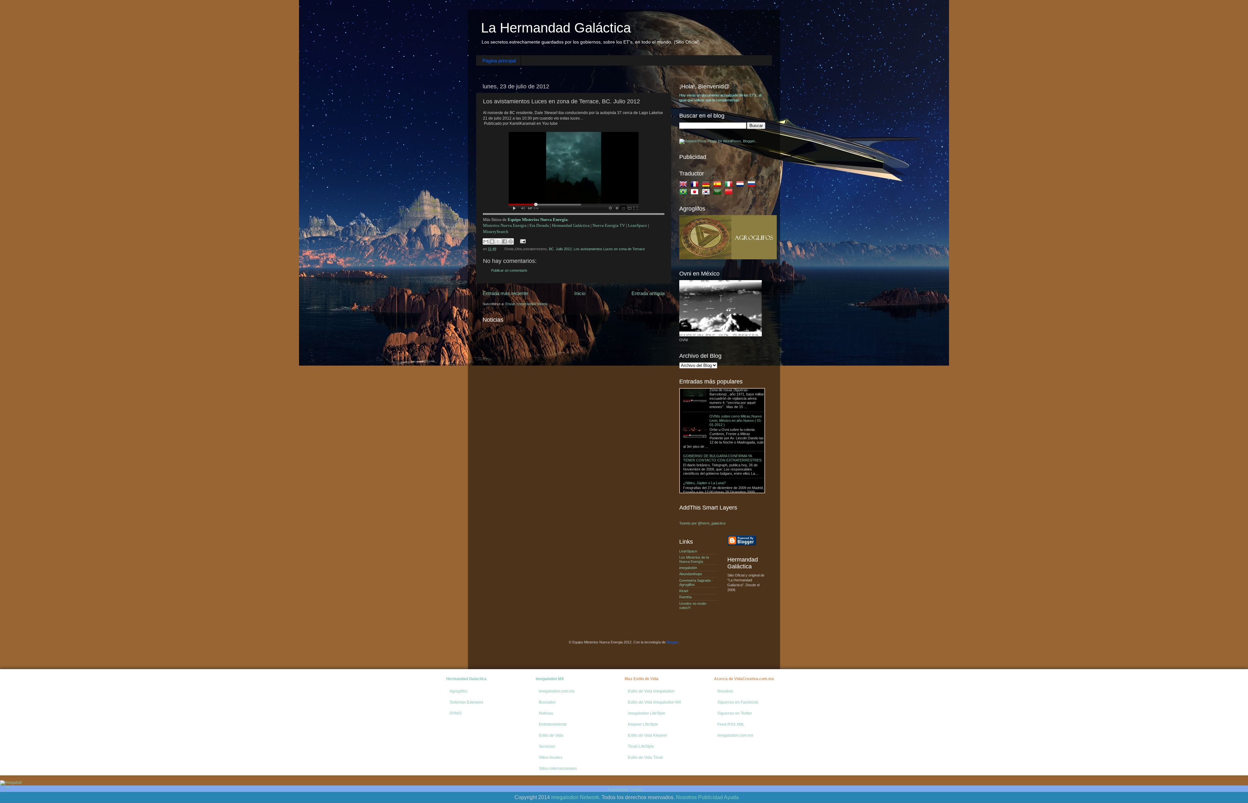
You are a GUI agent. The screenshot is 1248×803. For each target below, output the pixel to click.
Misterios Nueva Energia (504, 225)
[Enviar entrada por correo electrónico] (522, 241)
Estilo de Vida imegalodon (651, 691)
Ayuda (731, 797)
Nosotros (725, 691)
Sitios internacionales (558, 768)
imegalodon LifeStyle (646, 713)
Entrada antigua (648, 293)
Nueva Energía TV (608, 225)
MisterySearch (495, 231)
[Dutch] (741, 185)
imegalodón (688, 568)
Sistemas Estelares (466, 702)
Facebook (618, 789)
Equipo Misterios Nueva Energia (538, 219)
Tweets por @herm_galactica (702, 523)
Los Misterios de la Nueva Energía (694, 559)
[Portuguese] (684, 193)
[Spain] (718, 185)
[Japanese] (696, 193)
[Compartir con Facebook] (504, 241)
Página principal (499, 60)
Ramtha (685, 597)
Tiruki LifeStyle (641, 746)
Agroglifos (458, 691)
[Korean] (707, 193)
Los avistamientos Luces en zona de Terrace (609, 249)
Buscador (547, 702)
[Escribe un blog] (492, 241)
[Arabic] (718, 193)
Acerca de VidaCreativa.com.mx (744, 679)
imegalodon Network (575, 797)
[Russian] (753, 185)
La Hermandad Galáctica (556, 27)
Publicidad (710, 797)
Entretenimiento (553, 724)
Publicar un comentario (509, 270)
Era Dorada (539, 225)
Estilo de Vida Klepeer (647, 735)
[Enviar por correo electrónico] (486, 241)
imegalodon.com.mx (557, 691)
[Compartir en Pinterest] (510, 241)
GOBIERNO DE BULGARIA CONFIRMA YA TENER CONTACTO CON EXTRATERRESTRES (722, 414)
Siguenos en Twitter (734, 713)
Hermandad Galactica (466, 679)
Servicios (547, 746)
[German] (707, 185)
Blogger (672, 642)
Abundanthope (690, 574)
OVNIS (455, 713)
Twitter (636, 789)
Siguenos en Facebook (737, 702)
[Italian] (730, 185)
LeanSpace (637, 225)
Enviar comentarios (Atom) (526, 304)
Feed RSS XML (731, 724)
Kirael (683, 591)
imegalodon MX (550, 679)
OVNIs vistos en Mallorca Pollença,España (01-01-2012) (733, 464)
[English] (684, 185)
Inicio (579, 293)
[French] (696, 185)
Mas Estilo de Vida (641, 679)
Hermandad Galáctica (571, 225)
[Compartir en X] (498, 241)
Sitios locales (550, 757)
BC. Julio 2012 (560, 249)
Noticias (546, 713)
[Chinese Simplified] (730, 193)
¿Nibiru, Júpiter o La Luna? (704, 439)
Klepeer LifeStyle (643, 724)
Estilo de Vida (551, 735)
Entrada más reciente (505, 293)
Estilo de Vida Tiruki (645, 757)
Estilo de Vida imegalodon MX (654, 702)
